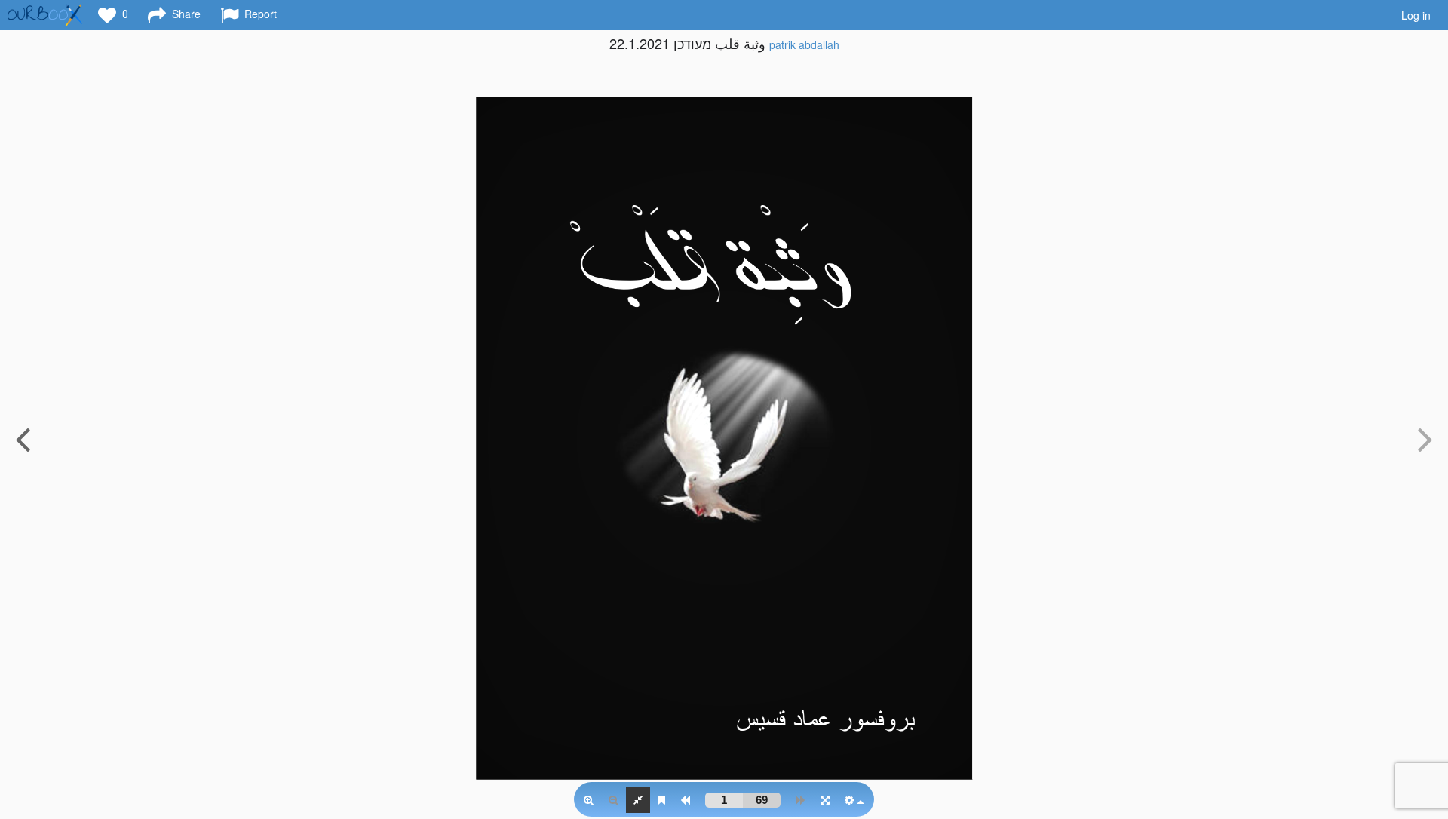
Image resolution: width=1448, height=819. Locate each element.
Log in (1416, 15)
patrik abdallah (804, 44)
